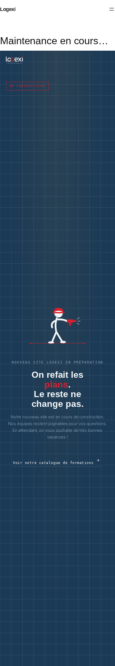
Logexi (7, 9)
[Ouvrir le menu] (111, 9)
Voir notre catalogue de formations (53, 463)
